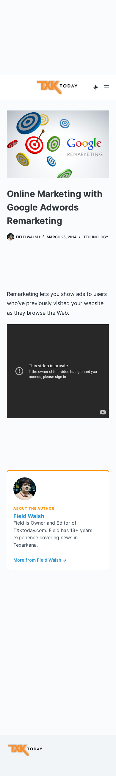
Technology (95, 237)
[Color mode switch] (95, 87)
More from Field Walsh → (40, 560)
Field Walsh (28, 516)
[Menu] (106, 87)
